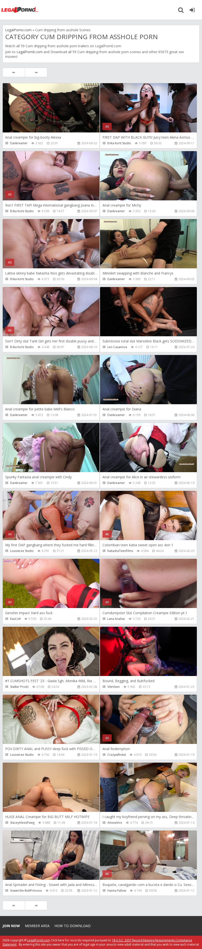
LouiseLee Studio (22, 551)
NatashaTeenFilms (120, 551)
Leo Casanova (117, 347)
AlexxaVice (114, 822)
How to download (72, 925)
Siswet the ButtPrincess (26, 890)
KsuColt (15, 619)
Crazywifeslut (116, 755)
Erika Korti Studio (119, 143)
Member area (37, 925)
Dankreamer (19, 143)
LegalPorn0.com (30, 51)
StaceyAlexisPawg (22, 822)
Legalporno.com (19, 10)
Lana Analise (116, 619)
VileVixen (113, 687)
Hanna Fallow (116, 890)
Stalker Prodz (19, 687)
